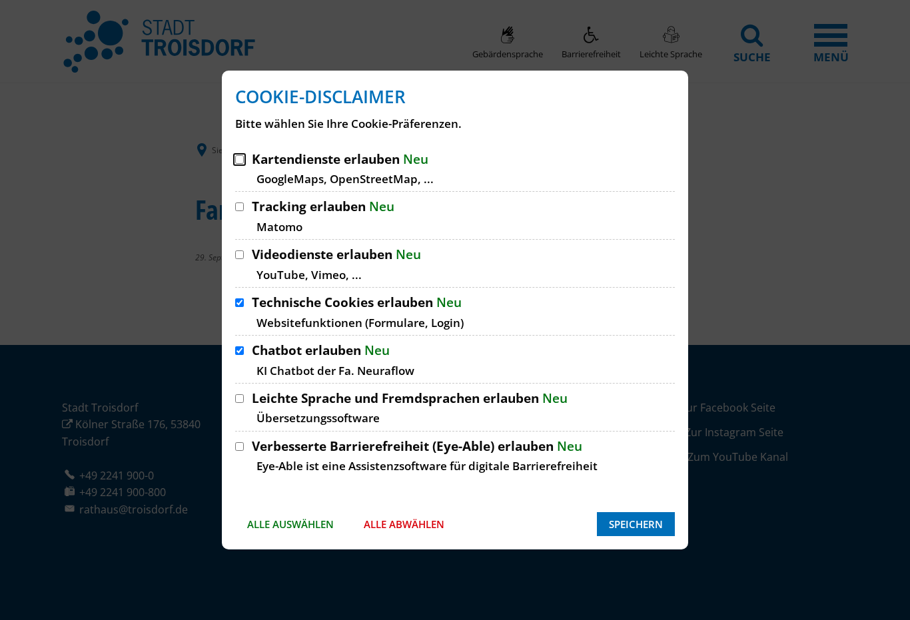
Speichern (636, 524)
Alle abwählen (404, 524)
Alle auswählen (290, 524)
